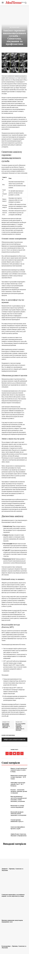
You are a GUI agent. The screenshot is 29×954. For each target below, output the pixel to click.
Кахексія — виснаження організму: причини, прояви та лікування (19, 791)
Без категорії (14, 27)
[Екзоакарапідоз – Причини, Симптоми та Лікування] (14, 935)
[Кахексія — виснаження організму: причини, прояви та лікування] (5, 791)
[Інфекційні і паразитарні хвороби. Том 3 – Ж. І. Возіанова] (5, 784)
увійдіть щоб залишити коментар (14, 739)
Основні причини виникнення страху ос (17, 820)
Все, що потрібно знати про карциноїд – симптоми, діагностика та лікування (20, 727)
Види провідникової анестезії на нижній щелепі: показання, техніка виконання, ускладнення (19, 799)
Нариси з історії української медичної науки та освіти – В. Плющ (19, 770)
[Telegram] (14, 753)
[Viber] (22, 753)
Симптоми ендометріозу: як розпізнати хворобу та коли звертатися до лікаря (13, 895)
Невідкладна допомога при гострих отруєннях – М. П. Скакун (18, 777)
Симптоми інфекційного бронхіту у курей (18, 827)
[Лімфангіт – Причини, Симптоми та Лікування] (14, 857)
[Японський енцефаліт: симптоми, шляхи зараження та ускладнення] (5, 813)
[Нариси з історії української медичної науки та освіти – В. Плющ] (5, 770)
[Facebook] (7, 753)
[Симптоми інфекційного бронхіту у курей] (5, 827)
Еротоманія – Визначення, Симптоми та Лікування (6, 725)
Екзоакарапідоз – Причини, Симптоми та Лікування (14, 946)
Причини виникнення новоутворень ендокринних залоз (12, 921)
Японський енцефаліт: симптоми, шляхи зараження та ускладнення (18, 813)
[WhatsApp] (18, 753)
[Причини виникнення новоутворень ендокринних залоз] (14, 909)
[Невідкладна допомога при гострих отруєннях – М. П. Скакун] (5, 777)
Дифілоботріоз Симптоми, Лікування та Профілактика (19, 834)
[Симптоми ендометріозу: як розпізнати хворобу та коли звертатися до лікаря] (14, 883)
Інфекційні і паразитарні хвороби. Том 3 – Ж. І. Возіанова (18, 784)
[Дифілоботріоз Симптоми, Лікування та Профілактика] (5, 835)
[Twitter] (10, 753)
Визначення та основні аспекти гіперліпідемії (17, 806)
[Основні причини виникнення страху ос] (5, 820)
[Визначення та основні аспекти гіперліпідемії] (5, 806)
